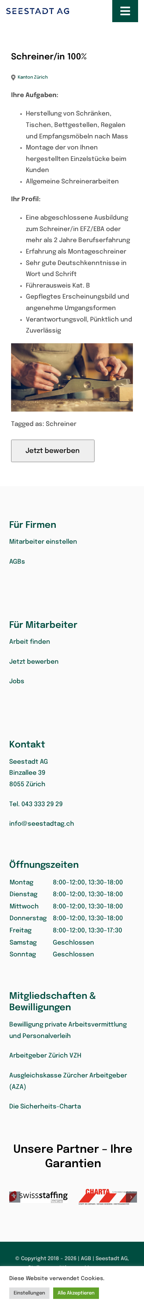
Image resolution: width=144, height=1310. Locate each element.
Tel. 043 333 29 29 (36, 804)
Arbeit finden (29, 642)
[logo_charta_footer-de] (108, 1197)
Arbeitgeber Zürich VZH (45, 1056)
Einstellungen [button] (29, 1293)
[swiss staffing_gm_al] (38, 1197)
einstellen (43, 542)
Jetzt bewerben (34, 662)
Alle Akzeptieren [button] (76, 1293)
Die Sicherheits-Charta (45, 1107)
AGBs (17, 562)
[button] (73, 919)
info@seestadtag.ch (41, 824)
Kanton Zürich (33, 77)
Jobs (16, 681)
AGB (86, 1258)
